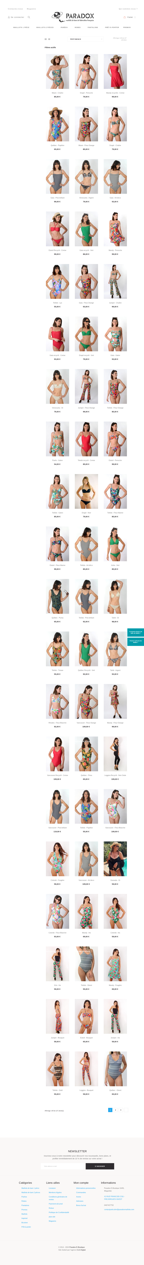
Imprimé (25, 1218)
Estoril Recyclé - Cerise (57, 250)
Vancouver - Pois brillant (57, 828)
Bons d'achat (81, 1205)
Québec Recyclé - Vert (86, 670)
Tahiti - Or (115, 618)
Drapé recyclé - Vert (86, 355)
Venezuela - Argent (86, 198)
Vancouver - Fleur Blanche (115, 828)
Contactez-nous (15, 9)
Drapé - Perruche (86, 93)
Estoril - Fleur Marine (57, 565)
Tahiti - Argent (115, 670)
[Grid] (46, 39)
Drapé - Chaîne (115, 145)
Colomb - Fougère (57, 880)
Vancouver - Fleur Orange (86, 723)
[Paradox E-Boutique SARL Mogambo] (73, 17)
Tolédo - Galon (57, 513)
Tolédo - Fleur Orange (115, 408)
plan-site (52, 1217)
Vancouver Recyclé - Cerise (57, 775)
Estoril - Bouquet (86, 1038)
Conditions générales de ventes (58, 1198)
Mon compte (81, 1182)
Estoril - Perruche (115, 460)
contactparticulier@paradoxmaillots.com (119, 1209)
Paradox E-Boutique (77, 1247)
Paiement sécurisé (56, 1204)
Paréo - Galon (57, 460)
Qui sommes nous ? (128, 9)
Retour (51, 1208)
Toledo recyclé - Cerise (86, 460)
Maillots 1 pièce (21, 27)
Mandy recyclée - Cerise (115, 93)
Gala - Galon (115, 355)
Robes (78, 27)
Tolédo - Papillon (86, 828)
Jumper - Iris (115, 1038)
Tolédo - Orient (86, 985)
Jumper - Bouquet (57, 1038)
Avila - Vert (115, 565)
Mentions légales (55, 1192)
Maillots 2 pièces (45, 27)
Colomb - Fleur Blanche (57, 933)
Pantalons (93, 27)
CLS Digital (81, 1250)
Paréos (64, 27)
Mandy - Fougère (115, 985)
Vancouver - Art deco (86, 880)
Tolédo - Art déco (86, 565)
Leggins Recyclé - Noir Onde (115, 775)
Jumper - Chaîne (115, 303)
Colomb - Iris (115, 933)
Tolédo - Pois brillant (86, 618)
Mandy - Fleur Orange (115, 723)
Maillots (24, 1214)
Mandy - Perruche (115, 250)
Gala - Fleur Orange (86, 303)
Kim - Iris (57, 985)
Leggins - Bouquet (86, 1090)
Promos (127, 27)
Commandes (81, 1192)
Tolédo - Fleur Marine (115, 513)
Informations (108, 1182)
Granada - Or (115, 880)
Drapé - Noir (86, 513)
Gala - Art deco (115, 198)
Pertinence (75, 39)
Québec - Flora (86, 775)
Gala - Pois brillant (57, 198)
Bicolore (25, 1223)
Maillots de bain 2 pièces (31, 1192)
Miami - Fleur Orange (86, 145)
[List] (49, 39)
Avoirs (78, 1197)
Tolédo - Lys (57, 303)
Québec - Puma (57, 618)
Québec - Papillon (57, 145)
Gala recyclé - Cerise (57, 355)
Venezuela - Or (57, 408)
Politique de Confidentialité (59, 1212)
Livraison (52, 1188)
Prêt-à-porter (112, 27)
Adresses (79, 1201)
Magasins (31, 9)
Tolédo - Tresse (57, 670)
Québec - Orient (115, 1090)
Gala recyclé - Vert (86, 250)
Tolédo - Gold (57, 1090)
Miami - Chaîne (57, 93)
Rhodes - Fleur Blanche (57, 723)
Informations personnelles (86, 1188)
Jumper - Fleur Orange (86, 408)
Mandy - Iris (86, 933)
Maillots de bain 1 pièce (30, 1188)
